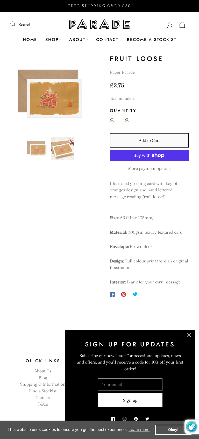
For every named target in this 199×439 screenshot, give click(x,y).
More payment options (149, 168)
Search (25, 24)
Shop (52, 39)
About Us (42, 370)
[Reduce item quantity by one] (112, 121)
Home (30, 39)
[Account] (170, 24)
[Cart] (182, 24)
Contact (107, 39)
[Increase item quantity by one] (127, 121)
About (77, 39)
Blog (43, 377)
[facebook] (113, 418)
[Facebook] (112, 294)
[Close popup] (189, 336)
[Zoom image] (49, 95)
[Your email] (130, 384)
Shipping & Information (43, 384)
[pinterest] (135, 418)
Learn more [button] (139, 429)
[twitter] (147, 418)
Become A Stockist (151, 39)
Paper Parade (122, 72)
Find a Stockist (42, 390)
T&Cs (43, 404)
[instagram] (124, 418)
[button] (18, 95)
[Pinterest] (123, 294)
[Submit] (16, 24)
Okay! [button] (173, 430)
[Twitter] (135, 294)
